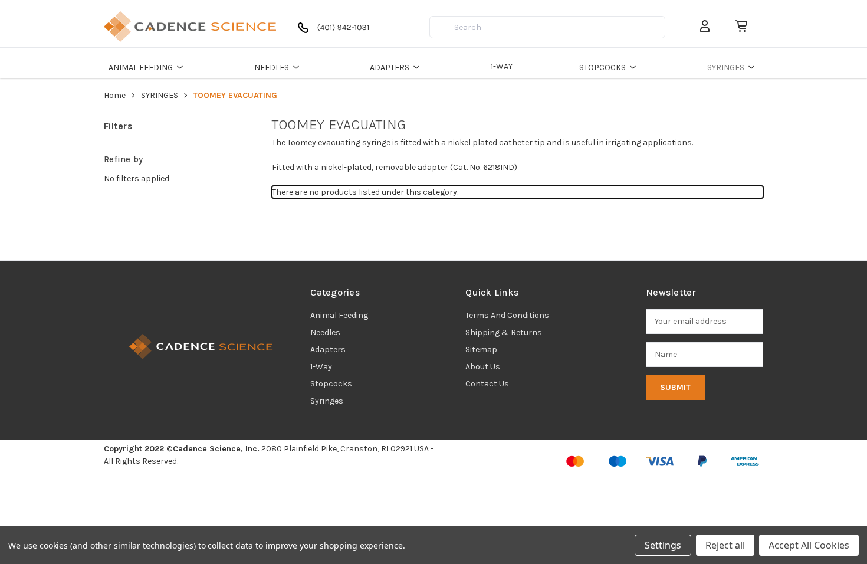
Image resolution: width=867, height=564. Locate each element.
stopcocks (331, 384)
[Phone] (336, 32)
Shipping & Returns (503, 332)
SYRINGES (725, 68)
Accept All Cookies (809, 545)
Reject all (725, 545)
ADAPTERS (389, 68)
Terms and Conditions (507, 315)
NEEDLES (271, 68)
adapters (328, 350)
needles (325, 332)
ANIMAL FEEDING (141, 68)
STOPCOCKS (602, 68)
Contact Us (487, 384)
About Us (482, 367)
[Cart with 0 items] (736, 26)
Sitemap (481, 350)
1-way (321, 367)
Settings (663, 545)
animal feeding (339, 315)
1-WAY (502, 66)
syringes (326, 401)
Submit (675, 387)
